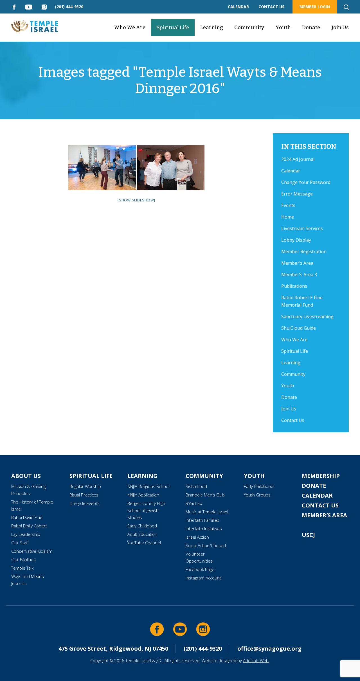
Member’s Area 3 (299, 274)
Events (288, 205)
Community (249, 27)
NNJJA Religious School (148, 486)
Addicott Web (256, 660)
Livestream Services (302, 228)
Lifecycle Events (84, 503)
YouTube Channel (144, 542)
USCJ (308, 535)
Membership (321, 476)
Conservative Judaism (31, 551)
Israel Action (197, 537)
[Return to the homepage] (34, 26)
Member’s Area (297, 263)
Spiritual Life (173, 27)
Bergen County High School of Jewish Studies (146, 510)
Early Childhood (142, 526)
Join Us (340, 27)
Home (287, 217)
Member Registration (304, 251)
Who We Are (129, 27)
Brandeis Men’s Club (205, 495)
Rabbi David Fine (26, 517)
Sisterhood (196, 486)
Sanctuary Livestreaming (307, 316)
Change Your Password (305, 182)
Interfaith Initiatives (204, 528)
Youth (283, 27)
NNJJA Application (143, 495)
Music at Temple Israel (207, 511)
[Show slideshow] (136, 200)
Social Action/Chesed (206, 545)
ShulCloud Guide (298, 328)
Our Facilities (23, 559)
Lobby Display (296, 240)
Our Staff (20, 542)
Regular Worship (85, 486)
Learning (211, 27)
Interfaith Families (202, 520)
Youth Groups (257, 495)
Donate (311, 27)
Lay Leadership (25, 534)
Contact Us (292, 420)
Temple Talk (22, 568)
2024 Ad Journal (297, 159)
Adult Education (142, 534)
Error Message (297, 194)
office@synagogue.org (269, 648)
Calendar (290, 171)
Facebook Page (200, 569)
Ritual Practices (83, 495)
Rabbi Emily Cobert (29, 526)
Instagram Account (203, 578)
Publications (294, 286)
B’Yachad (194, 503)
